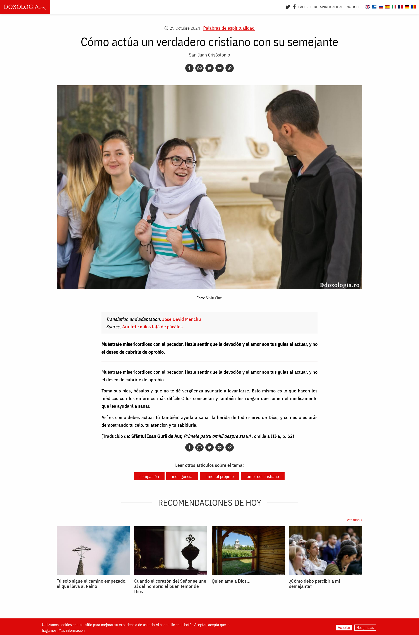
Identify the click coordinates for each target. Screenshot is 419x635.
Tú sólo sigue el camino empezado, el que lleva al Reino (92, 583)
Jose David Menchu (181, 319)
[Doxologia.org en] (367, 6)
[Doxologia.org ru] (380, 6)
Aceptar (344, 627)
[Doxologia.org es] (387, 6)
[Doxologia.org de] (406, 6)
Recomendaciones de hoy (209, 502)
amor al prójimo (220, 476)
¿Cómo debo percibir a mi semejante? (314, 583)
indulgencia (182, 476)
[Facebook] (294, 6)
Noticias (354, 7)
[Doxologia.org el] (373, 6)
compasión (149, 476)
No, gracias (365, 627)
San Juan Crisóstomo (209, 54)
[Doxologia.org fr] (400, 6)
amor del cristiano (263, 476)
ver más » (354, 519)
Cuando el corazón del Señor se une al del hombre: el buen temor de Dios (170, 586)
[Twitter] (288, 6)
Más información (71, 630)
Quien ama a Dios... (231, 581)
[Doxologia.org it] (393, 6)
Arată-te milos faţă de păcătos (152, 326)
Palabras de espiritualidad (320, 7)
